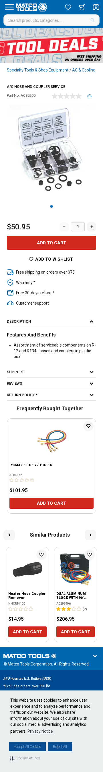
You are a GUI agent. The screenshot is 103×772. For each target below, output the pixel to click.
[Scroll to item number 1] (51, 206)
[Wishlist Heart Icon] (88, 426)
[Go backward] (9, 535)
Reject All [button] (60, 747)
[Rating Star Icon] (11, 480)
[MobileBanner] (51, 45)
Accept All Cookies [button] (27, 747)
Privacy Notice (40, 731)
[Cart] (82, 7)
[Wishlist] (68, 7)
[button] (25, 758)
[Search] (92, 20)
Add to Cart (51, 242)
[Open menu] (9, 7)
